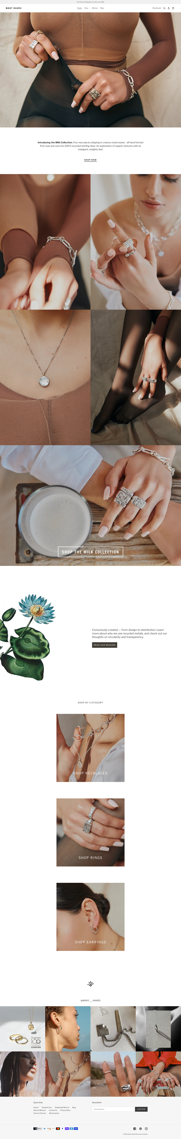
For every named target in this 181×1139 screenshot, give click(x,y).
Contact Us (53, 1110)
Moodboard (157, 8)
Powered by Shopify (142, 1134)
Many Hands (132, 1134)
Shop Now (90, 160)
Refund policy (54, 1113)
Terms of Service (39, 1113)
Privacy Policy (65, 1110)
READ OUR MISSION (105, 645)
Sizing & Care (47, 1107)
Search (36, 1107)
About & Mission (39, 1110)
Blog (74, 1107)
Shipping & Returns (62, 1107)
